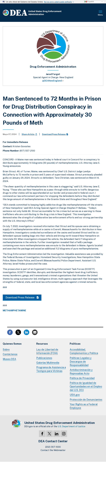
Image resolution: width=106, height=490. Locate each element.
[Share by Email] (35, 332)
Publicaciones (44, 358)
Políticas (75, 343)
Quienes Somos (12, 343)
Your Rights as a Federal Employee (84, 406)
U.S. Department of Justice (71, 426)
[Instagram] (63, 433)
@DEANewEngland (52, 80)
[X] (49, 433)
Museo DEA (9, 359)
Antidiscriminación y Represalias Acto (81, 371)
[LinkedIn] (56, 433)
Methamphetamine (14, 310)
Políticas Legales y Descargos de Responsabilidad (81, 362)
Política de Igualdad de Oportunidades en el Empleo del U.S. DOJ (86, 386)
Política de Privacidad (82, 378)
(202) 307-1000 (53, 447)
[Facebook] (42, 433)
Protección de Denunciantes (86, 399)
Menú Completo (100, 13)
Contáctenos (10, 354)
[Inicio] (40, 13)
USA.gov (75, 394)
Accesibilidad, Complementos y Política (84, 351)
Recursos (42, 343)
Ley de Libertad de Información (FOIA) (47, 351)
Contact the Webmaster (53, 450)
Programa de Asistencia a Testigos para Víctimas (51, 369)
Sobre (6, 349)
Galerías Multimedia (47, 362)
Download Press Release (54, 134)
